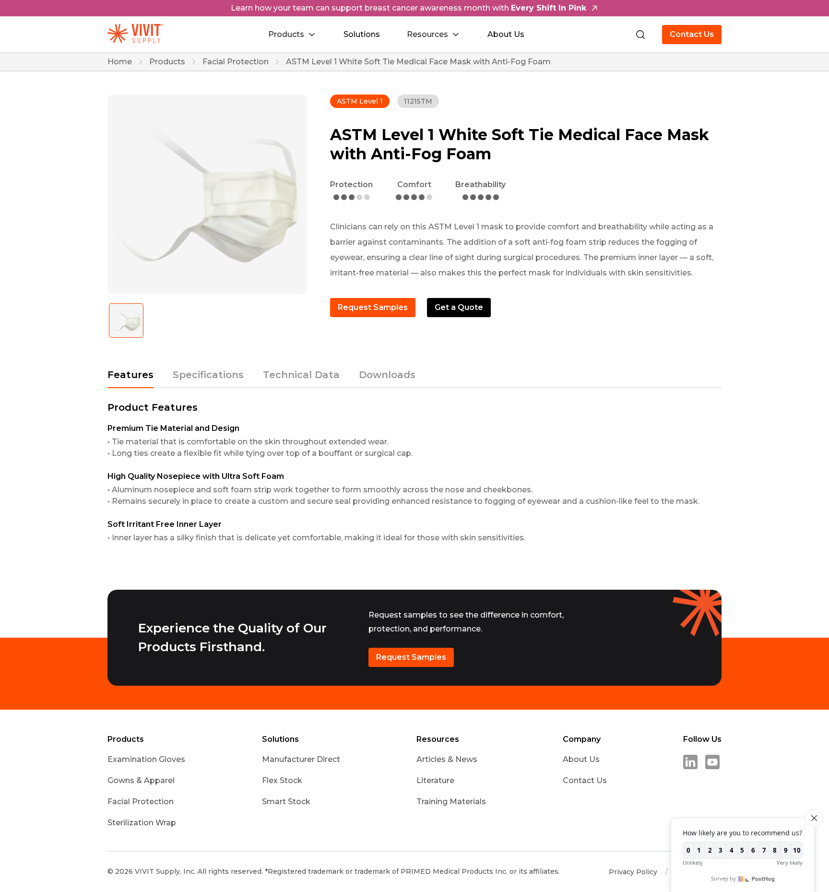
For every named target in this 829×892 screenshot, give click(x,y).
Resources (437, 739)
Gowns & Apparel (141, 780)
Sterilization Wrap (141, 822)
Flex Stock (282, 780)
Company (582, 739)
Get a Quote (459, 307)
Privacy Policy (633, 872)
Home (119, 62)
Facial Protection (235, 62)
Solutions (361, 34)
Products (167, 62)
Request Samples (373, 307)
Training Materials (451, 801)
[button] (292, 34)
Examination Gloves (146, 759)
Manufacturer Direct (301, 759)
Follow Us (702, 739)
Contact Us (692, 34)
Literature (435, 780)
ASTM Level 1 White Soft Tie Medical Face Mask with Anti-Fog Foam (418, 62)
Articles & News (446, 759)
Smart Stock (286, 801)
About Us (505, 34)
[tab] (130, 379)
